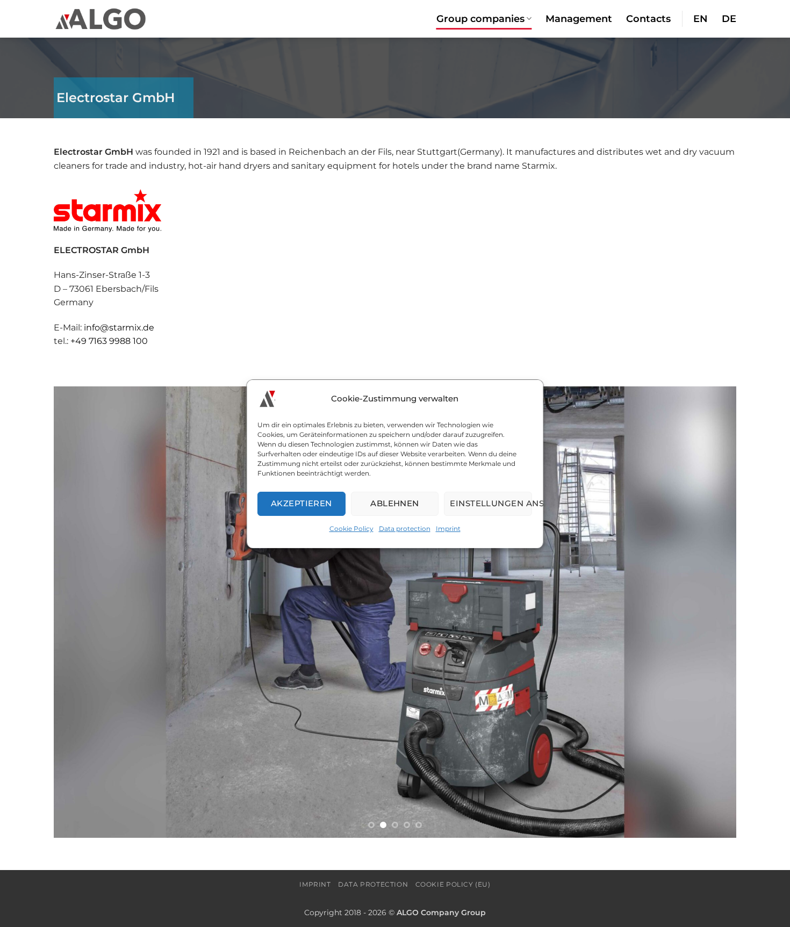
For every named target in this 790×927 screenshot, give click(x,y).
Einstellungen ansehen (491, 503)
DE (729, 18)
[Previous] (81, 612)
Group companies (480, 18)
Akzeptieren (301, 503)
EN (700, 18)
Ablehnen (395, 503)
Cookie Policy (351, 528)
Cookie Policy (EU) (453, 884)
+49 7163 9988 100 (109, 341)
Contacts (648, 18)
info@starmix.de (118, 327)
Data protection (404, 528)
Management (578, 18)
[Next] (709, 612)
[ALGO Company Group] (101, 18)
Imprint (448, 528)
